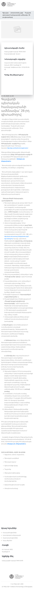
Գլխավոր (5, 12)
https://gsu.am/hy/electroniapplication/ (17, 148)
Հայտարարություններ (10, 538)
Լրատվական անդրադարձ (12, 535)
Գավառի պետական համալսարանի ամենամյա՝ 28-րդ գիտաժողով (16, 15)
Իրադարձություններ (10, 532)
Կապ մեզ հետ (7, 540)
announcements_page (17, 12)
